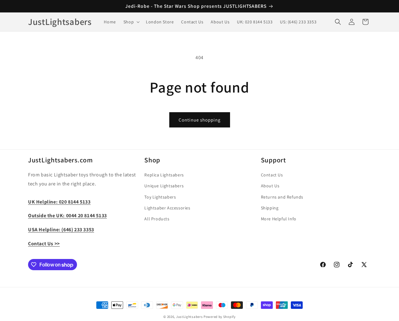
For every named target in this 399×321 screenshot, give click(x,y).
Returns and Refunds (282, 197)
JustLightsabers (189, 316)
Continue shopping (200, 120)
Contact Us (272, 175)
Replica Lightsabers (164, 175)
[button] (131, 21)
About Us (270, 186)
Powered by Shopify (220, 316)
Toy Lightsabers (160, 197)
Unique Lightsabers (164, 186)
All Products (156, 219)
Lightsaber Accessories (167, 208)
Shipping (270, 208)
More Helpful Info (278, 219)
